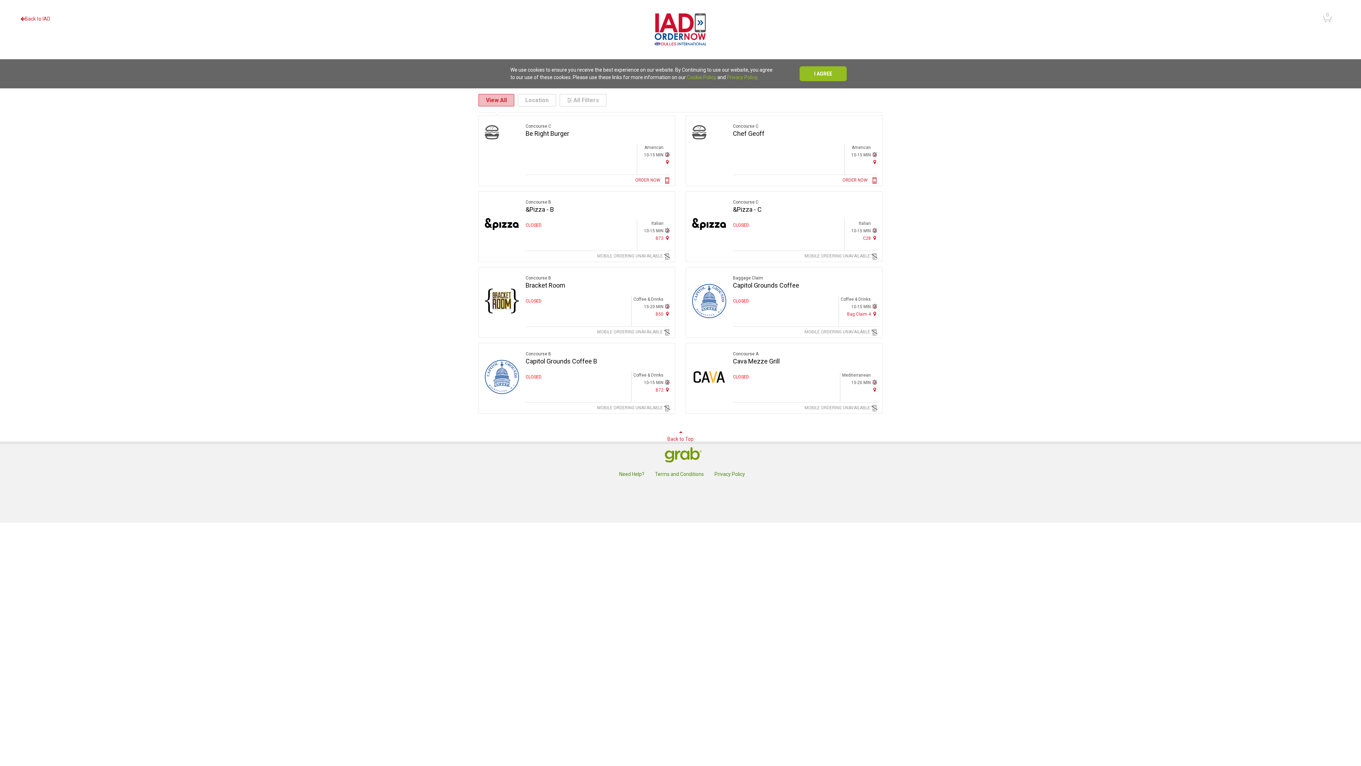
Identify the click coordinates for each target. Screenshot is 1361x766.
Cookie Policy (701, 77)
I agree (823, 74)
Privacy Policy (742, 77)
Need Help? (631, 474)
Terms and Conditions (679, 474)
